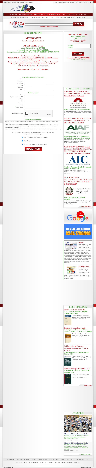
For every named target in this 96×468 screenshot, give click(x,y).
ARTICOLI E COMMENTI (30, 459)
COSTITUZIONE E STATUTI (67, 459)
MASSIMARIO (11, 459)
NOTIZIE (13, 17)
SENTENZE (19, 459)
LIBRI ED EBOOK (36, 17)
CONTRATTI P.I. (80, 459)
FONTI (85, 2)
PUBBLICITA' (62, 2)
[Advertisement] (64, 8)
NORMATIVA (42, 459)
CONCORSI (45, 17)
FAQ (89, 2)
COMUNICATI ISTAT (52, 459)
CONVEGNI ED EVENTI (23, 17)
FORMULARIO (81, 17)
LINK (87, 459)
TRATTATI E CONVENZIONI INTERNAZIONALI (62, 17)
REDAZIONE (70, 2)
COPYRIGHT (78, 2)
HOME (55, 2)
